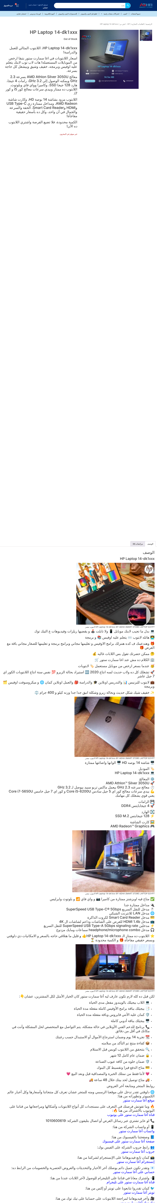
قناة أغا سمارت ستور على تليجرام (131, 1182)
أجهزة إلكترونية (50, 13)
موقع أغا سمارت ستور (139, 1100)
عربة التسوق (8, 5)
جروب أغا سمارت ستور (138, 1151)
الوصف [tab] (150, 544)
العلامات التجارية (137, 24)
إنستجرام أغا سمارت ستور (136, 1162)
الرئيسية (149, 24)
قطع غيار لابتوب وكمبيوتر (89, 13)
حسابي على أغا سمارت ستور (134, 1172)
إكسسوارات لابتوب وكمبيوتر (67, 13)
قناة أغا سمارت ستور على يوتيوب (131, 1115)
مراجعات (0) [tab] (138, 544)
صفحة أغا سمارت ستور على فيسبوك (128, 1141)
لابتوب (125, 13)
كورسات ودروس (35, 13)
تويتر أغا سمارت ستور (139, 1192)
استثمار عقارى (21, 13)
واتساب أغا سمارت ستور (137, 1131)
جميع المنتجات (135, 13)
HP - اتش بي (125, 24)
